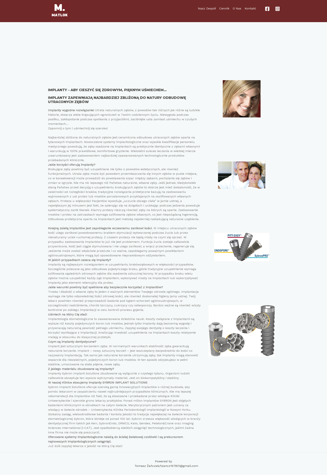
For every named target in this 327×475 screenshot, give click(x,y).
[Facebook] (267, 8)
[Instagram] (277, 8)
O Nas (237, 8)
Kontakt (250, 8)
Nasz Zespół (207, 8)
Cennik (224, 8)
